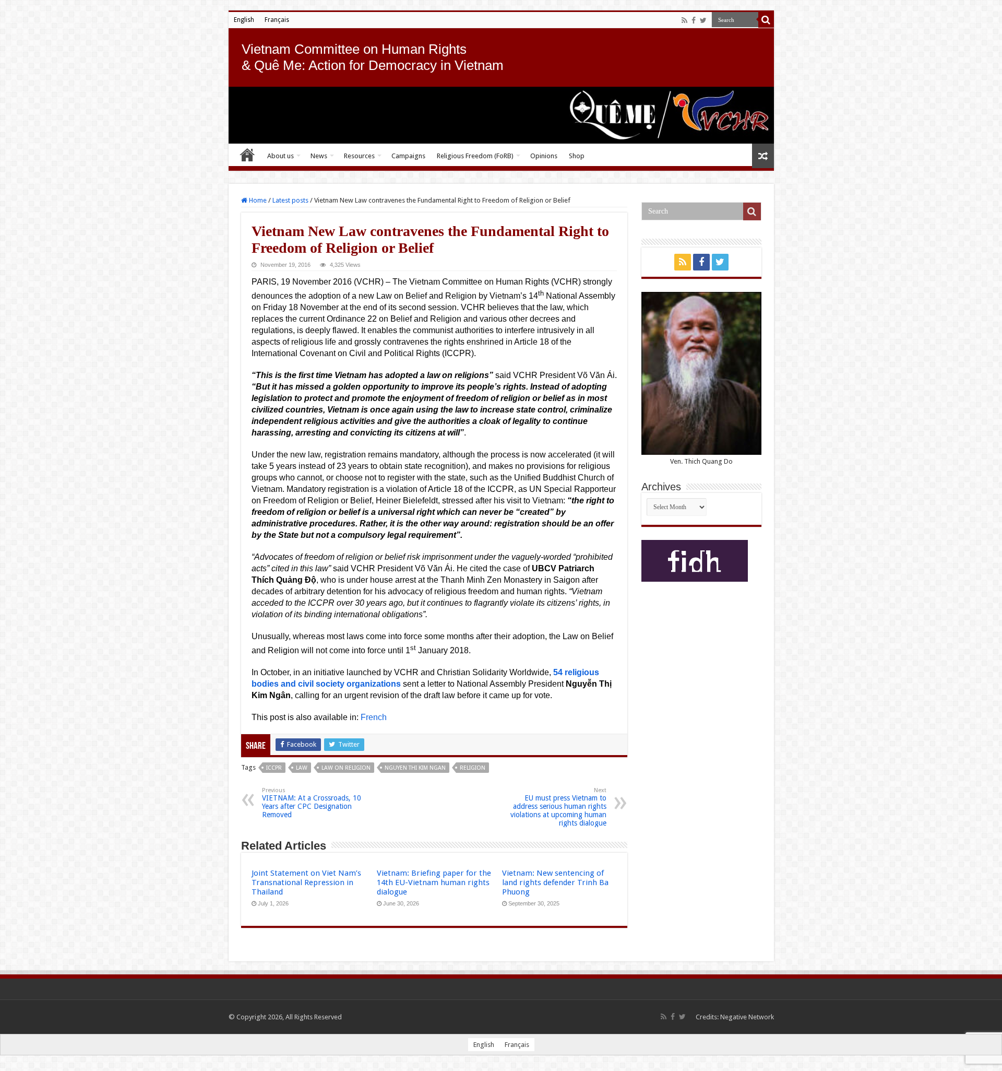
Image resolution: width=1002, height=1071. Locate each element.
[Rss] (684, 20)
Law (301, 767)
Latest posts (290, 200)
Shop (576, 156)
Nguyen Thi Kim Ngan (415, 767)
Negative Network (747, 1017)
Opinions (543, 156)
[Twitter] (703, 20)
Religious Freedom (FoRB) (475, 156)
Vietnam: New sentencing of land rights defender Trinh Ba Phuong (555, 882)
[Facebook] (693, 20)
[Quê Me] (501, 115)
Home (247, 155)
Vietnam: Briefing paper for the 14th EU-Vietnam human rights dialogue (434, 882)
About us (280, 156)
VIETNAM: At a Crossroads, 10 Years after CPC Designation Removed (311, 803)
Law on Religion (346, 767)
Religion (472, 767)
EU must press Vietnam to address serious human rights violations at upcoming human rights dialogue (558, 807)
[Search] (766, 20)
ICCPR (274, 767)
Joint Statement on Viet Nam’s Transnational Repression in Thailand (306, 882)
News (319, 156)
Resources (359, 156)
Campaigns (408, 156)
